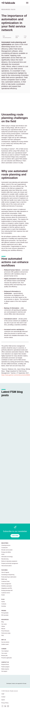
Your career (4, 653)
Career (3, 648)
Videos (3, 626)
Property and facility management (9, 563)
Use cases (4, 624)
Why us (3, 639)
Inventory (3, 606)
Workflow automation (6, 586)
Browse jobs (4, 655)
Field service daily (5, 633)
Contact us (5, 662)
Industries (4, 543)
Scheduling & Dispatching (7, 574)
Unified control (5, 644)
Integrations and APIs (6, 588)
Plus (2, 599)
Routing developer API (7, 590)
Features (4, 570)
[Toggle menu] (27, 2)
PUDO (3, 595)
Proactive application (6, 657)
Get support (4, 671)
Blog (13, 9)
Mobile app (4, 579)
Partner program (5, 666)
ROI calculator (4, 615)
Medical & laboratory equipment (9, 561)
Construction (4, 547)
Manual (3, 628)
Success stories (5, 642)
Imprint (3, 699)
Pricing (3, 610)
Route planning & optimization (8, 577)
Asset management (6, 583)
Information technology (7, 556)
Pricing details (4, 612)
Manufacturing (4, 559)
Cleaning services (5, 545)
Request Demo (5, 664)
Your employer (5, 651)
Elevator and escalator (6, 549)
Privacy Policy (4, 702)
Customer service (5, 592)
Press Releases (5, 630)
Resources (5, 9)
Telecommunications (6, 565)
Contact (3, 696)
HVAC (3, 554)
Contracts (3, 603)
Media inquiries (5, 669)
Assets (3, 601)
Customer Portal (5, 581)
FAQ (2, 635)
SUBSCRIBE (15, 535)
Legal (2, 693)
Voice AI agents (5, 572)
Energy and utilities (6, 552)
